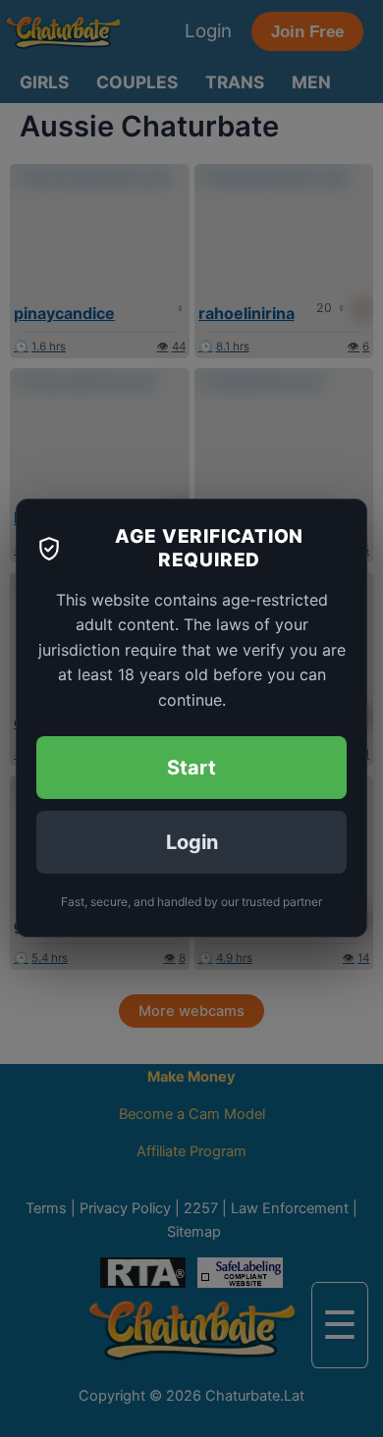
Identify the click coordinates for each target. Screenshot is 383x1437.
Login (192, 843)
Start (191, 768)
